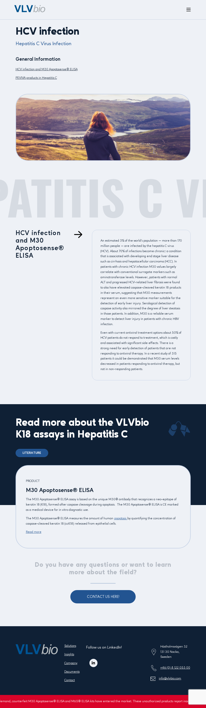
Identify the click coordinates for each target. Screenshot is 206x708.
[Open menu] (189, 10)
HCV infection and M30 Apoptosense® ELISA (47, 69)
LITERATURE (32, 453)
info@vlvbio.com (170, 678)
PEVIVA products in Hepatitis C (36, 78)
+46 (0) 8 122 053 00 (175, 667)
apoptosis (120, 518)
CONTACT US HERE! (103, 597)
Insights (69, 654)
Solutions (70, 646)
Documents (72, 671)
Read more (33, 532)
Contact (69, 680)
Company (70, 663)
